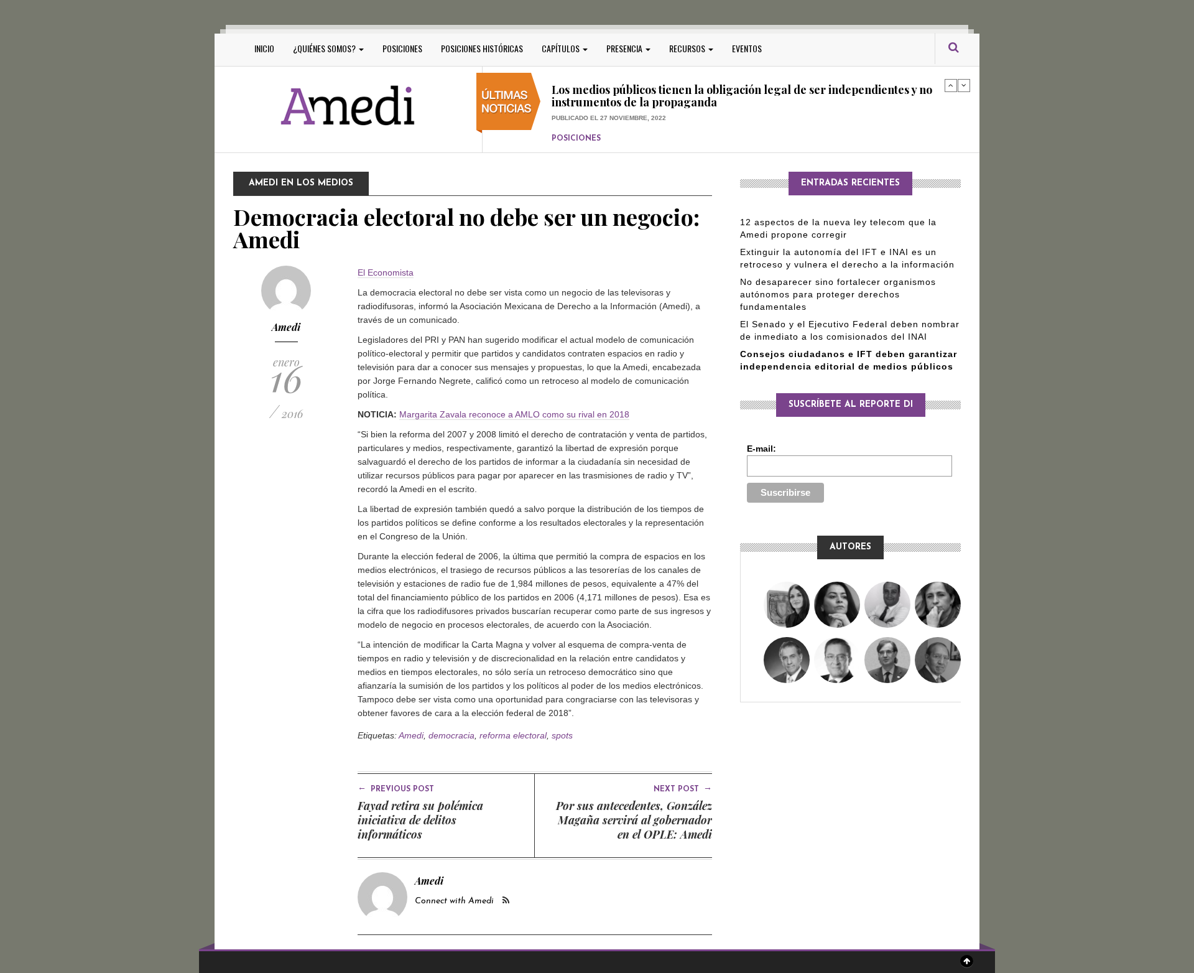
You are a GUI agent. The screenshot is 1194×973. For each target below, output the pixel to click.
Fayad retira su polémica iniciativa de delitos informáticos (420, 820)
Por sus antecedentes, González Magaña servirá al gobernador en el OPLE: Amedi (634, 820)
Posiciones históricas (482, 48)
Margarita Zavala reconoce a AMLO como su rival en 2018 (514, 414)
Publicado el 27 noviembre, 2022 (609, 94)
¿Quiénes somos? (325, 48)
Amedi (286, 326)
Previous (951, 85)
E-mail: (761, 449)
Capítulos (561, 48)
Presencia (625, 48)
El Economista (386, 272)
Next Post (683, 788)
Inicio (264, 48)
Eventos (747, 48)
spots (562, 735)
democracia (451, 735)
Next (964, 85)
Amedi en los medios (301, 183)
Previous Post (396, 788)
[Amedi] (348, 106)
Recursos (688, 48)
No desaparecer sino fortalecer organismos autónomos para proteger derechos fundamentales (838, 294)
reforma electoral (513, 735)
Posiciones (402, 48)
